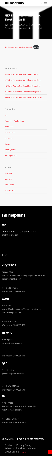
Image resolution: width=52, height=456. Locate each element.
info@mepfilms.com (10, 235)
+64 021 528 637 (11, 418)
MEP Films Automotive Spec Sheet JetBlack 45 (23, 97)
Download (36, 47)
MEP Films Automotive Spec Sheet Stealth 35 (22, 74)
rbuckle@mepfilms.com (11, 312)
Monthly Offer (10, 150)
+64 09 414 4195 (20, 422)
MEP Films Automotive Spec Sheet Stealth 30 (22, 80)
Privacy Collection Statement (21, 448)
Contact (9, 445)
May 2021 (8, 173)
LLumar (7, 144)
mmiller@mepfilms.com (11, 279)
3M (6, 115)
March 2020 (9, 185)
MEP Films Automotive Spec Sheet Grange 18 (18, 47)
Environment (10, 132)
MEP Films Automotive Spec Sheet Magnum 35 (23, 91)
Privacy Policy (24, 445)
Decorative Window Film (14, 121)
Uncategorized (35, 28)
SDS (23, 451)
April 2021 (8, 179)
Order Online (12, 451)
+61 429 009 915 (11, 321)
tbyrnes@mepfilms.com (12, 343)
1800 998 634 (19, 291)
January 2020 (10, 190)
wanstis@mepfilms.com (12, 410)
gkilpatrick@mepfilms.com (13, 373)
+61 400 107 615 (11, 288)
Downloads (22, 28)
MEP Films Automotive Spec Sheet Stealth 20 (22, 86)
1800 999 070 (19, 325)
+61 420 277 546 (11, 386)
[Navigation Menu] (45, 3)
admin (10, 24)
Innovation (9, 138)
